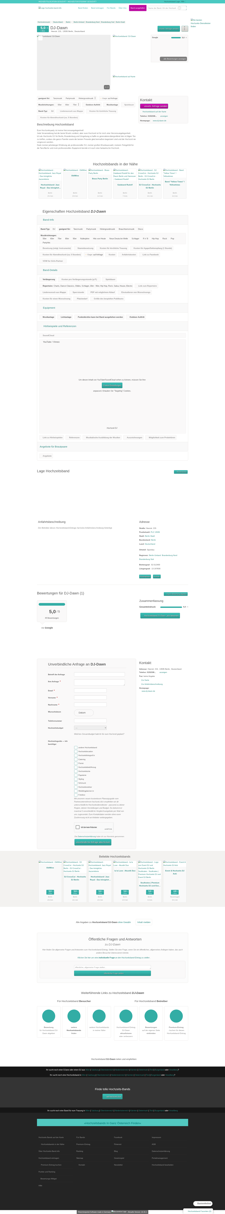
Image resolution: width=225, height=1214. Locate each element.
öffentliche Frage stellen (113, 973)
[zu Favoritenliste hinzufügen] (40, 38)
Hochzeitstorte (84, 771)
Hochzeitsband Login (172, 2)
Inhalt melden (143, 922)
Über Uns (122, 8)
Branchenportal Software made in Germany (94, 1212)
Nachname (53, 705)
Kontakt (157, 576)
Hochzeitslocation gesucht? (52, 2)
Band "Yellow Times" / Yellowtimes (175, 183)
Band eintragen (97, 8)
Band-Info (48, 219)
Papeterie (82, 775)
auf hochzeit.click (113, 1096)
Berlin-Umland (155, 555)
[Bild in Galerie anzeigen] (131, 48)
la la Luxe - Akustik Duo (125, 871)
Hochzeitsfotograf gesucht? (82, 2)
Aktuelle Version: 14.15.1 (137, 1212)
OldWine (75, 176)
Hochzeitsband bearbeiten (162, 1165)
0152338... (152, 116)
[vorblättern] (104, 62)
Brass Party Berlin (100, 179)
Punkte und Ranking (47, 1172)
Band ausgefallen (138, 8)
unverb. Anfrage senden (169, 29)
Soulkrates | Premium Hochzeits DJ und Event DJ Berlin (150, 885)
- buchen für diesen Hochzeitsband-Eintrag (176, 1030)
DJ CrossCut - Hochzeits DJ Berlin (150, 186)
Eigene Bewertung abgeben (176, 594)
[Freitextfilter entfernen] (179, 8)
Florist (80, 763)
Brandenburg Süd (146, 559)
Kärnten (133, 1070)
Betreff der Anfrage (56, 674)
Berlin (153, 540)
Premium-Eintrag (183, 167)
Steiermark (143, 1070)
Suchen (184, 8)
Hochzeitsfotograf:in (86, 755)
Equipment (48, 307)
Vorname (52, 698)
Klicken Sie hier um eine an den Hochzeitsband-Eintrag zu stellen (113, 957)
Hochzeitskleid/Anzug (87, 767)
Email (50, 691)
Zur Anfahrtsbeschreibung (152, 684)
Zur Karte (145, 680)
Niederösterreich (122, 1070)
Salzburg (95, 1070)
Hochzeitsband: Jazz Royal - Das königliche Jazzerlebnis (50, 187)
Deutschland (150, 544)
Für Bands (111, 8)
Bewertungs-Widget (48, 1179)
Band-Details (49, 270)
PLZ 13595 (155, 532)
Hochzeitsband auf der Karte (154, 112)
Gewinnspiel (119, 1158)
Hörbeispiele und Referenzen (59, 326)
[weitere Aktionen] (185, 29)
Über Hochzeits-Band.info (49, 1151)
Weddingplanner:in (86, 791)
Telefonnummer (55, 721)
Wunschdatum (54, 712)
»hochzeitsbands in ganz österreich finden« (112, 1123)
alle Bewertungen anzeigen (174, 59)
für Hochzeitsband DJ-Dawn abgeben (49, 1030)
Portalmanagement (160, 1158)
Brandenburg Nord (169, 555)
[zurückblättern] (43, 62)
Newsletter (118, 1165)
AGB (154, 1144)
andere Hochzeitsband (87, 747)
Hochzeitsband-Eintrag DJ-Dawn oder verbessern (126, 1031)
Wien (88, 1070)
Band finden (83, 8)
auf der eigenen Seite (151, 1030)
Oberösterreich (107, 1070)
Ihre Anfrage (53, 681)
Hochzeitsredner (85, 787)
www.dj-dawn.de (159, 121)
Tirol (151, 1070)
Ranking (79, 1151)
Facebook (118, 1137)
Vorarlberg (173, 1070)
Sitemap (79, 1158)
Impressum (156, 1137)
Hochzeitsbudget (55, 728)
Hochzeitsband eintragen (49, 1158)
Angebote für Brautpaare (53, 446)
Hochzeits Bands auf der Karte (51, 1137)
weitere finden (74, 1030)
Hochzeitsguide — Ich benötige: (58, 742)
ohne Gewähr (124, 922)
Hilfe (182, 1)
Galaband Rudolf (125, 185)
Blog (116, 1151)
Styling (81, 779)
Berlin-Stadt (150, 536)
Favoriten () (199, 1211)
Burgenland (159, 1070)
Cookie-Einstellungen (112, 385)
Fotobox (81, 795)
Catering (81, 759)
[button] (74, 62)
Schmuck (82, 783)
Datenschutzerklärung (87, 836)
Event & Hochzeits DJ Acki (174, 872)
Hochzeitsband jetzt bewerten (161, 615)
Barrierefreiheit (204, 1203)
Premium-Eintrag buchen (51, 1165)
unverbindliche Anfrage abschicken (93, 842)
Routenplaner (182, 472)
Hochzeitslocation (85, 751)
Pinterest (117, 1144)
